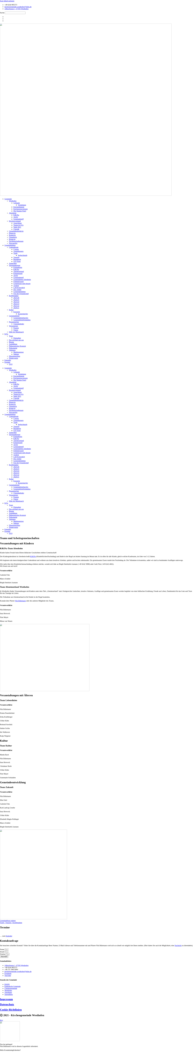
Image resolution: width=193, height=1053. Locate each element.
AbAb (15, 217)
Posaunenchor (14, 322)
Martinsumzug (18, 352)
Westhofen (12, 201)
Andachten (13, 263)
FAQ (11, 364)
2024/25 (16, 300)
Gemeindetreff (18, 219)
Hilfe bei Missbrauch (16, 332)
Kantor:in (12, 235)
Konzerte (16, 312)
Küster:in (12, 239)
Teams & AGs (18, 225)
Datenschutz (7, 1004)
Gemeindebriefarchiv (20, 318)
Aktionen (12, 350)
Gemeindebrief (14, 316)
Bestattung (17, 259)
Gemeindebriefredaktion (21, 320)
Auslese (16, 286)
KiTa (6, 334)
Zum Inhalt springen (7, 1)
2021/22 (16, 306)
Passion (16, 328)
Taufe (15, 253)
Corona (16, 249)
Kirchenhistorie (18, 207)
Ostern (15, 330)
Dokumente (13, 348)
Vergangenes (13, 326)
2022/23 (16, 304)
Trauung (16, 257)
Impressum (6, 999)
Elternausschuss (14, 356)
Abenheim (12, 213)
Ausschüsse (17, 223)
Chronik (16, 229)
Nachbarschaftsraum (16, 241)
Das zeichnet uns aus (16, 340)
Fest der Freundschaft (21, 294)
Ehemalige (17, 338)
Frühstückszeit (18, 282)
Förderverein (13, 358)
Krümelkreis (17, 267)
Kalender (7, 360)
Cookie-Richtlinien (11, 1009)
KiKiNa (16, 215)
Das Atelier (17, 290)
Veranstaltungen (14, 265)
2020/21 (16, 308)
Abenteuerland (18, 271)
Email (2, 952)
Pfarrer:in (12, 233)
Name (2, 949)
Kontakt (7, 362)
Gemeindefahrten (19, 292)
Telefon (3, 954)
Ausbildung (13, 344)
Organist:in (13, 237)
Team (11, 336)
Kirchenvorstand (15, 221)
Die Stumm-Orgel (19, 211)
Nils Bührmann (20, 601)
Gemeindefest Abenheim (22, 280)
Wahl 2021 (17, 227)
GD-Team (17, 261)
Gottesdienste (13, 247)
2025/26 (16, 298)
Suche (2, 13)
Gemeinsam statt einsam (21, 284)
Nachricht (178, 945)
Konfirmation (13, 296)
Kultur (11, 310)
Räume (11, 342)
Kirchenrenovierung (20, 209)
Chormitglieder (18, 324)
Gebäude (16, 203)
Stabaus (16, 354)
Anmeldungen (18, 251)
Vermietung (22, 205)
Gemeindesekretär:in (16, 231)
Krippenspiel (17, 273)
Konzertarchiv (23, 314)
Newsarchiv (13, 243)
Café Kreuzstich (19, 288)
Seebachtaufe (22, 255)
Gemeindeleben (10, 245)
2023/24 (16, 302)
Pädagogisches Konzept (17, 346)
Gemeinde (8, 199)
